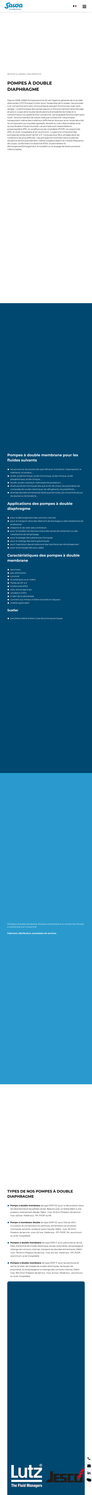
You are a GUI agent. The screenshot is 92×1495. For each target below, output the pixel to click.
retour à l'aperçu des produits (24, 74)
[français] (75, 6)
